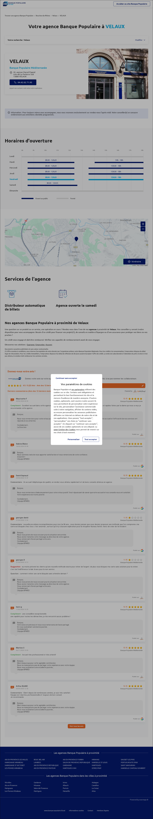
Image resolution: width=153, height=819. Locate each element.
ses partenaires (77, 389)
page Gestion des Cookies (65, 429)
